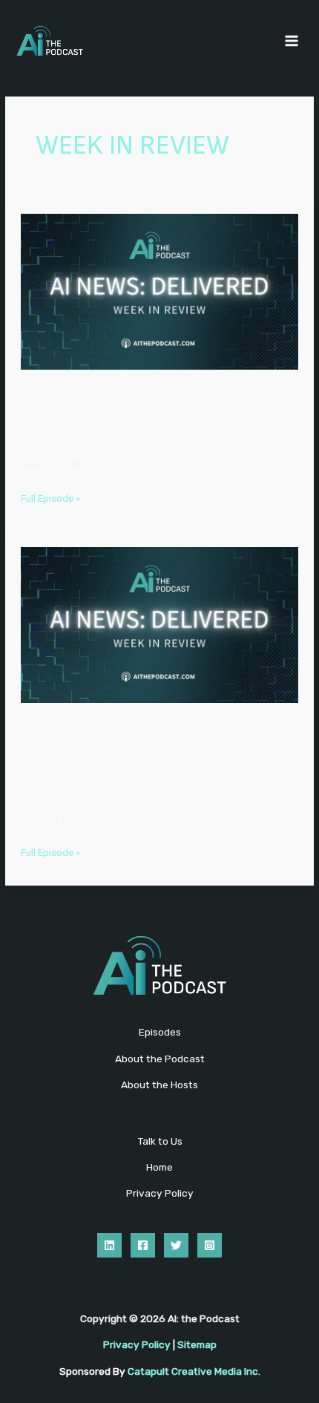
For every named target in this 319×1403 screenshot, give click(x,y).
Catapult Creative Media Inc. (194, 1371)
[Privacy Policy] (160, 1193)
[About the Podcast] (160, 1059)
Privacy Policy (137, 1344)
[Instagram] (209, 1245)
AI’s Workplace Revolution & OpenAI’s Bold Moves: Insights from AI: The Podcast (157, 415)
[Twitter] (176, 1245)
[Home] (159, 1167)
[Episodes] (160, 1032)
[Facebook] (143, 1245)
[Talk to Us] (159, 1141)
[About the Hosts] (159, 1085)
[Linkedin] (109, 1245)
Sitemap (197, 1344)
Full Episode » (50, 499)
